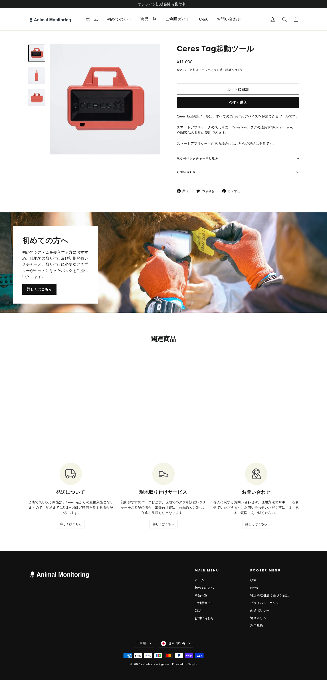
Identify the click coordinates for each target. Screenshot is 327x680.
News (254, 587)
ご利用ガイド (178, 19)
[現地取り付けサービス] (163, 474)
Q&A (203, 19)
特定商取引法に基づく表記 (269, 595)
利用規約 (256, 625)
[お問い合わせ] (256, 474)
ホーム (92, 19)
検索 (253, 580)
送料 (193, 70)
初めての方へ (119, 19)
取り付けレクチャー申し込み (197, 158)
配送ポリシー (259, 610)
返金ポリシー (259, 618)
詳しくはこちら (39, 289)
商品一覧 (148, 19)
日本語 (141, 643)
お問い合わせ (229, 19)
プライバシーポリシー (266, 603)
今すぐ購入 (238, 102)
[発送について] (71, 474)
